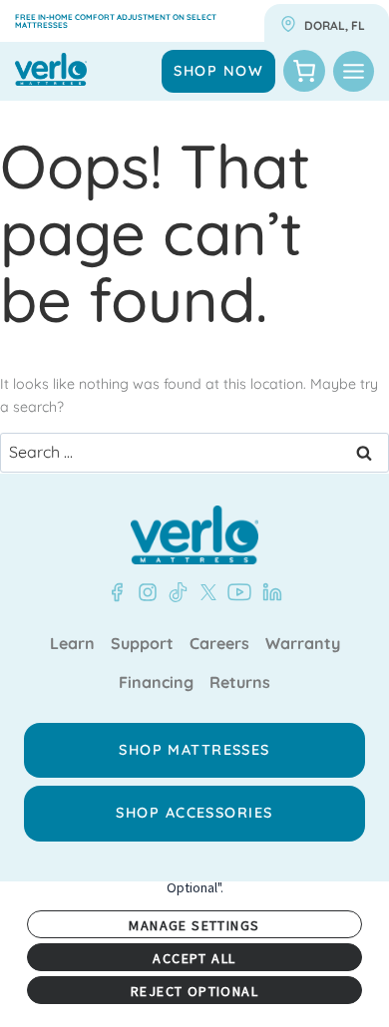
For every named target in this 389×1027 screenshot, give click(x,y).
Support (142, 644)
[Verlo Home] (194, 535)
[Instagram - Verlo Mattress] (144, 592)
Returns (239, 683)
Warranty (302, 644)
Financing (156, 683)
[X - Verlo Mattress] (204, 592)
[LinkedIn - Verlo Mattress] (268, 592)
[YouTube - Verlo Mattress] (235, 592)
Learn (72, 644)
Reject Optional (194, 991)
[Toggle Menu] (353, 71)
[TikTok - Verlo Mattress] (175, 592)
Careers (219, 644)
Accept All (194, 958)
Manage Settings (194, 925)
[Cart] (304, 71)
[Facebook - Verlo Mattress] (117, 592)
